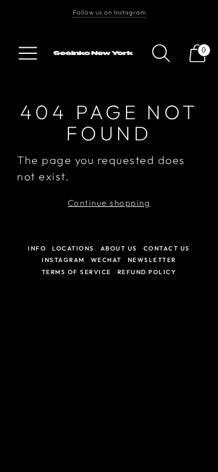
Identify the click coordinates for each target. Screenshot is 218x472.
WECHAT (106, 260)
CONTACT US (167, 248)
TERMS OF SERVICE (76, 272)
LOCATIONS (73, 248)
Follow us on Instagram (109, 12)
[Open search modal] (161, 53)
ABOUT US (119, 248)
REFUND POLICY (147, 272)
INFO (37, 248)
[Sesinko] (94, 53)
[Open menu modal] (28, 53)
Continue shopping (109, 202)
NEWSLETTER (152, 260)
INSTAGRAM (63, 260)
